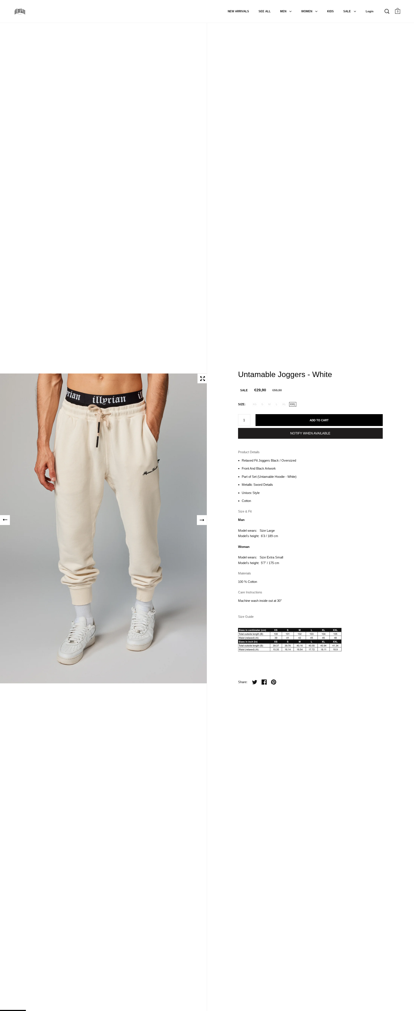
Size (241, 404)
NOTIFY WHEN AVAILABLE (310, 433)
